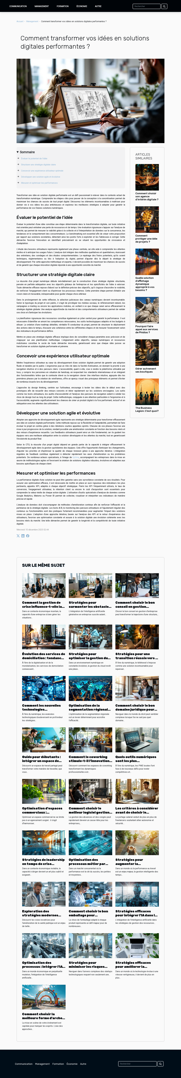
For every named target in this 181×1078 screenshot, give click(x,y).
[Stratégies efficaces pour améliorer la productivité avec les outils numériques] (137, 945)
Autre (98, 6)
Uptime (75, 457)
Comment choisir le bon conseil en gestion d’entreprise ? (135, 607)
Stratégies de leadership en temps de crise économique (43, 864)
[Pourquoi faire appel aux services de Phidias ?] (147, 310)
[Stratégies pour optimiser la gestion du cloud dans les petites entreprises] (90, 637)
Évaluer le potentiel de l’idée (34, 158)
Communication (18, 6)
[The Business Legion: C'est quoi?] (147, 391)
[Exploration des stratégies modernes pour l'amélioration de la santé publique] (44, 894)
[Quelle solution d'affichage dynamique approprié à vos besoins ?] (147, 261)
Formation (63, 6)
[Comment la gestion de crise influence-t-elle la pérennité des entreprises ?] (44, 585)
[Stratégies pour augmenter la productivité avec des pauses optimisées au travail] (137, 842)
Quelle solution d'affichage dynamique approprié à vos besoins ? (144, 284)
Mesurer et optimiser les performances (39, 183)
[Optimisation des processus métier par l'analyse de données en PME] (90, 842)
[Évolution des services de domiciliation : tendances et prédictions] (44, 637)
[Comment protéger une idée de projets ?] (147, 219)
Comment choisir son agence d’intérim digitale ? (146, 196)
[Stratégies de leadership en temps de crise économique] (44, 842)
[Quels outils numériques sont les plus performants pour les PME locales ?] (137, 739)
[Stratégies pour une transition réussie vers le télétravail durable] (137, 637)
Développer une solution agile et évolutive (40, 177)
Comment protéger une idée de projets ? (146, 238)
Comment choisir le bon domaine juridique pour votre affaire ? (135, 709)
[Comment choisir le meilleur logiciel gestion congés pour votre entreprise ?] (90, 791)
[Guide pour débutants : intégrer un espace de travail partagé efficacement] (44, 739)
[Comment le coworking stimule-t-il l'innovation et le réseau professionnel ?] (90, 739)
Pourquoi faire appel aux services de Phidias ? (146, 329)
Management (42, 6)
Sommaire (27, 152)
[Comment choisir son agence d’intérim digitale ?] (147, 177)
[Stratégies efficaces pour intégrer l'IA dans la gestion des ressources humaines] (137, 894)
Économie (81, 6)
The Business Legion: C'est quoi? (147, 409)
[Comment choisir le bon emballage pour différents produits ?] (90, 894)
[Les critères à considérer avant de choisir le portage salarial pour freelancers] (137, 791)
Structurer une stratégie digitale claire (38, 164)
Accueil (20, 21)
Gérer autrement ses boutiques (145, 370)
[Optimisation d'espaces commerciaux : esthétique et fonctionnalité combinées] (44, 791)
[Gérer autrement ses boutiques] (147, 352)
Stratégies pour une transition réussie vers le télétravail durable (136, 658)
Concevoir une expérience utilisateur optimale (42, 170)
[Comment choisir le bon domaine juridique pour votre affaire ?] (137, 688)
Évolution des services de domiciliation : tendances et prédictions (43, 658)
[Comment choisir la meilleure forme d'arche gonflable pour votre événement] (44, 997)
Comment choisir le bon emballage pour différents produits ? (88, 915)
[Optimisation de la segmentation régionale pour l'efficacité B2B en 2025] (90, 688)
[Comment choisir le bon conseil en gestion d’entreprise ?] (137, 585)
